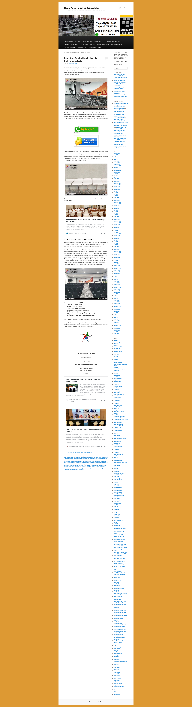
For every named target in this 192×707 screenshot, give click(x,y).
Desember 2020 (117, 251)
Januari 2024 (117, 200)
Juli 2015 (116, 331)
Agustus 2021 (117, 238)
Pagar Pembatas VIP (118, 520)
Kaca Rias (116, 373)
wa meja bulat (117, 696)
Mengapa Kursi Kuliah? (99, 41)
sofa (115, 645)
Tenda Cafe (116, 666)
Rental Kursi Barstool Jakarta (70, 458)
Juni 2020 (116, 260)
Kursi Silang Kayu (118, 444)
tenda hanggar (117, 667)
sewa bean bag (117, 580)
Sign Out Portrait (118, 642)
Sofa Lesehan (117, 648)
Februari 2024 (117, 199)
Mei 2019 (116, 278)
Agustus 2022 (117, 227)
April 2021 (116, 245)
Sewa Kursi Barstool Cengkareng (99, 461)
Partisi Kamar (117, 525)
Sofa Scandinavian (118, 653)
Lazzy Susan (117, 465)
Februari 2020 (117, 264)
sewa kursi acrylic (118, 583)
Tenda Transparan (118, 683)
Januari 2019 (117, 284)
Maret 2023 (116, 216)
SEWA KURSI (84, 44)
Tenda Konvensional (118, 670)
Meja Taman (116, 509)
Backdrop (116, 345)
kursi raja (116, 437)
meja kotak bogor (118, 490)
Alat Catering (117, 342)
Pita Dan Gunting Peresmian (120, 549)
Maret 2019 (116, 281)
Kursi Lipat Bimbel (118, 422)
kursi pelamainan (118, 430)
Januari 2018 (117, 303)
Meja (115, 467)
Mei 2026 (116, 158)
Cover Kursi (116, 354)
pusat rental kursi (118, 555)
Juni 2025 (116, 173)
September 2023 (117, 207)
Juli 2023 (116, 210)
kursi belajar (116, 389)
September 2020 (117, 256)
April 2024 (116, 196)
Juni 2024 (116, 192)
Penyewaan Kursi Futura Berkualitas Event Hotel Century (119, 536)
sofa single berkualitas (119, 655)
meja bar (116, 468)
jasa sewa (116, 367)
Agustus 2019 (117, 273)
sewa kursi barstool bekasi (74, 461)
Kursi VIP (116, 457)
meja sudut (116, 508)
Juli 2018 (116, 294)
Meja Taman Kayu (118, 511)
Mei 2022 (116, 232)
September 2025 (117, 170)
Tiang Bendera (117, 689)
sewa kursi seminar (118, 621)
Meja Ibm (116, 482)
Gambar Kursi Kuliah (85, 38)
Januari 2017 (117, 322)
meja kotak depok (118, 492)
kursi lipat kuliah (118, 427)
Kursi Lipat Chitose (118, 424)
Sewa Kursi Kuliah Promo (116, 44)
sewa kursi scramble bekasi (120, 604)
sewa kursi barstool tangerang (76, 468)
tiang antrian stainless (119, 686)
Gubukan (116, 359)
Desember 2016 (117, 324)
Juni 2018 (116, 295)
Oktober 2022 (117, 224)
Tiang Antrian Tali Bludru (119, 688)
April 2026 (116, 159)
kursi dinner (116, 399)
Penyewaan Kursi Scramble (120, 544)
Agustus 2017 (117, 311)
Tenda (115, 662)
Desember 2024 (117, 183)
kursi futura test (117, 406)
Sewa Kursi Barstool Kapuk (91, 464)
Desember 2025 (117, 166)
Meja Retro (116, 504)
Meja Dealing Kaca (118, 479)
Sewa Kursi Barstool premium (93, 466)
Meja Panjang (117, 500)
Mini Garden (116, 517)
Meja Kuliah (116, 497)
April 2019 (116, 279)
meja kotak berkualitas (119, 489)
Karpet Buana (117, 375)
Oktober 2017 (117, 308)
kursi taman (116, 449)
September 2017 (117, 309)
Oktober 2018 (117, 289)
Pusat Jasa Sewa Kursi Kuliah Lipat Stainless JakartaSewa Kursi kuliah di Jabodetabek (121, 124)
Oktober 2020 (117, 254)
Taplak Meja (116, 659)
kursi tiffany (116, 452)
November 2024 (117, 185)
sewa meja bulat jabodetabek (120, 625)
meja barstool (117, 470)
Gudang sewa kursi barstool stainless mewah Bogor (87, 457)
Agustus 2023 (117, 208)
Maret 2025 (116, 178)
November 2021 (117, 233)
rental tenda (116, 576)
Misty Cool (116, 519)
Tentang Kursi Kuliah (81, 47)
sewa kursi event (117, 591)
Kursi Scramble (117, 441)
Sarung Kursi (117, 579)
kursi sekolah (117, 443)
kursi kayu (116, 413)
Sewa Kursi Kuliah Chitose (120, 601)
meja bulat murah (118, 474)
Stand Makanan (117, 658)
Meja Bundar (117, 476)
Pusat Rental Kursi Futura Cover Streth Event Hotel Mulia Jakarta (120, 558)
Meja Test (116, 512)
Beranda (66, 38)
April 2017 (116, 317)
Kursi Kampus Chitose (119, 411)
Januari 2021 (117, 249)
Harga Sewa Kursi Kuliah (97, 38)
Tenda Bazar (116, 664)
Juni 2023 (116, 211)
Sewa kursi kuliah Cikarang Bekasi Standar (99, 44)
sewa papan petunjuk (119, 634)
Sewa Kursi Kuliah (118, 596)
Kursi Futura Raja (118, 405)
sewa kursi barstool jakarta (93, 462)
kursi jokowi (116, 410)
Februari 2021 (117, 248)
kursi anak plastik (118, 386)
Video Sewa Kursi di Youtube (95, 47)
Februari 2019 (117, 282)
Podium (115, 550)
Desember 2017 (117, 305)
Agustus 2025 (117, 172)
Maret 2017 (116, 319)
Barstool (116, 350)
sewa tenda (116, 639)
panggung (116, 522)
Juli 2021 (116, 240)
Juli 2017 (116, 313)
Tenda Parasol (117, 672)
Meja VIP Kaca (117, 514)
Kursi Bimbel (117, 392)
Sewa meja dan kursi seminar (120, 629)
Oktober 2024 (117, 186)
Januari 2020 (117, 265)
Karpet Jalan (116, 376)
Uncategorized (117, 694)
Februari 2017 (117, 320)
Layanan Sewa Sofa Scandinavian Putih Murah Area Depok (120, 135)
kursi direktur (117, 400)
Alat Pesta (70, 456)
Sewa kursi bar (117, 585)
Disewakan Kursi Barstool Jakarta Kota (94, 456)
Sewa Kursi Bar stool (99, 458)
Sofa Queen (116, 651)
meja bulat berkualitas (119, 473)
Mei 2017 (116, 316)
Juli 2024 (116, 191)
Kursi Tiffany (77, 41)
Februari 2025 (117, 180)
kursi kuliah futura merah (119, 416)
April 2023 (116, 215)
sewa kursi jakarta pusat (72, 469)
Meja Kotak (116, 484)
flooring (115, 357)
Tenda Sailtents (117, 678)
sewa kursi (92, 458)
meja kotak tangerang (119, 495)
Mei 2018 (116, 297)
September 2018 (117, 290)
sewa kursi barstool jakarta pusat (77, 464)
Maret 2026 (116, 161)
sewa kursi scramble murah (120, 617)
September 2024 (117, 188)
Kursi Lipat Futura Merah (119, 425)
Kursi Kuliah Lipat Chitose (120, 418)
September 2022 (117, 226)
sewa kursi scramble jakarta (120, 615)
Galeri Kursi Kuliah (75, 38)
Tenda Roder (117, 677)
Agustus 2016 (117, 330)
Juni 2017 (116, 314)
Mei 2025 (116, 175)
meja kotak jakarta (118, 493)
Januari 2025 (117, 181)
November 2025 (117, 167)
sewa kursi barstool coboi (69, 462)
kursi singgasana (118, 446)
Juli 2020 (116, 259)
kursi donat (116, 402)
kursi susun (116, 448)
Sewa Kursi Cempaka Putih (89, 468)
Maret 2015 (116, 333)
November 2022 (117, 222)
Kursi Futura (108, 38)
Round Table (117, 577)
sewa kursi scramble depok (120, 610)
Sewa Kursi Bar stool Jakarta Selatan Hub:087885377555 (87, 460)
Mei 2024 (116, 194)
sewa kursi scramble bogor (120, 609)
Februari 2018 (117, 301)
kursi (74, 456)
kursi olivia (116, 429)
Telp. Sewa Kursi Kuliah (70, 47)
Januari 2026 (117, 164)
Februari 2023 (117, 218)
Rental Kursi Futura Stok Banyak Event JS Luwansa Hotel (120, 568)
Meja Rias (116, 506)
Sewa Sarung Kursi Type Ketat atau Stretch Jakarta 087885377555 (121, 88)
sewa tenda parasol (118, 640)
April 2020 (116, 262)
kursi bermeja (117, 391)
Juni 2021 (116, 241)
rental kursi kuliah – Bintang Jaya (72, 44)
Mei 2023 (116, 213)
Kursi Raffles (117, 435)
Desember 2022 (117, 221)
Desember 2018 (117, 286)
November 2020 (117, 252)
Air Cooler (116, 340)
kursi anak (116, 384)
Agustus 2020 (117, 257)
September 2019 (117, 271)
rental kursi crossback (119, 565)
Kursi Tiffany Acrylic (118, 454)
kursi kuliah (116, 414)
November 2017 (117, 306)
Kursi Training (117, 455)
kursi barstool (79, 456)
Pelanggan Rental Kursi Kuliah (113, 41)
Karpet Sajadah (117, 381)
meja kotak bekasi (118, 487)
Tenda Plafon (117, 674)
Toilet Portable (117, 693)
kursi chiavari (117, 395)
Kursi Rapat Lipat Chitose (120, 438)
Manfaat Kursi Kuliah (87, 41)
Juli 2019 (116, 275)
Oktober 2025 (117, 169)
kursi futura (116, 403)
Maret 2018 (116, 300)
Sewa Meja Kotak (118, 632)
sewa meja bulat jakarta (119, 626)
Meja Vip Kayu (117, 516)
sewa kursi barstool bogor (85, 461)
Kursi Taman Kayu (69, 41)
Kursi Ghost (116, 408)
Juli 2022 (116, 229)
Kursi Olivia (115, 38)
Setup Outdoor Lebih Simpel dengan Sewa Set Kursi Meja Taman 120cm (120, 96)
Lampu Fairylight (118, 460)
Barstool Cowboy (118, 351)
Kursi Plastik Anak (118, 432)
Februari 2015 (117, 335)
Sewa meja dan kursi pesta (120, 628)
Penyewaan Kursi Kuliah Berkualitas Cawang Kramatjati (119, 541)
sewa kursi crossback (119, 587)
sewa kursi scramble (118, 602)
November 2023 (117, 203)
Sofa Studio (116, 656)
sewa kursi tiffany (118, 623)
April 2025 (116, 177)
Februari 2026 (117, 162)
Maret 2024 (116, 197)
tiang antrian (117, 685)
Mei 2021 (116, 243)
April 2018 (116, 298)
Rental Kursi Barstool (103, 457)
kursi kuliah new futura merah (121, 419)
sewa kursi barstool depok (81, 462)
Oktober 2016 (117, 327)
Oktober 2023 (117, 205)
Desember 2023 (117, 202)
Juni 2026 (116, 156)
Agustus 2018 (117, 292)
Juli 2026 (116, 154)
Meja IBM (116, 481)
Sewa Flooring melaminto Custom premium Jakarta (80, 452)
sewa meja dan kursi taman (120, 631)
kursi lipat (116, 421)
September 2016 (117, 328)
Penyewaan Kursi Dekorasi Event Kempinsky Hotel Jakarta (120, 531)
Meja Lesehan (117, 498)
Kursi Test (116, 451)
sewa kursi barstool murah (80, 466)
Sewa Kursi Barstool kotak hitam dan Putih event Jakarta (79, 465)
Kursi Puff (116, 433)
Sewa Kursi (116, 582)
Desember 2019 (117, 267)
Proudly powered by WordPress (96, 701)
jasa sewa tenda (117, 372)
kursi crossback (117, 397)
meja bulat (116, 471)
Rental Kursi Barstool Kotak (83, 458)
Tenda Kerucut (117, 669)
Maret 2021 (116, 246)
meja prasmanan (117, 503)
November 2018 (117, 287)
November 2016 (117, 325)
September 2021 (117, 237)
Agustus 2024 (117, 189)
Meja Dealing (117, 478)
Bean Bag (116, 353)
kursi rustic (116, 440)
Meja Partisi (116, 501)
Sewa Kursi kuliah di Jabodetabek (82, 7)
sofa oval (116, 650)
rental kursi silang (118, 571)
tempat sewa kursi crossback (120, 661)
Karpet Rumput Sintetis (119, 380)
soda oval (116, 644)
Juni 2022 (116, 230)
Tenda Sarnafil (117, 680)
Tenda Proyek (117, 675)
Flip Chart (116, 356)
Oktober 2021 (117, 235)
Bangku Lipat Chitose (119, 346)
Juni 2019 (116, 276)
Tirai (115, 691)
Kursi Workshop (117, 459)
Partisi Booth (117, 523)
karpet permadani (118, 378)
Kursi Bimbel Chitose (119, 394)
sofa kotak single (118, 647)
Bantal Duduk (117, 348)
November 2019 (117, 268)
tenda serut (116, 681)
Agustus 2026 (117, 153)
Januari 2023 (117, 219)
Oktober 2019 (117, 270)
